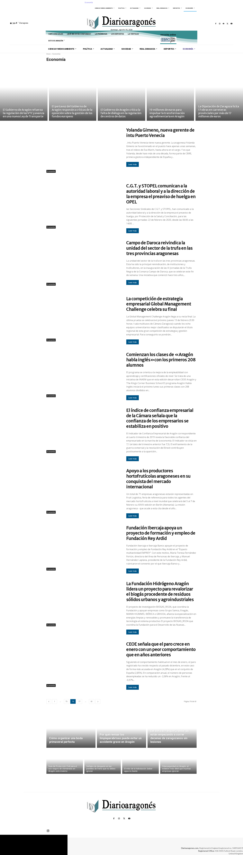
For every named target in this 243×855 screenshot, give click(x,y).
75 (67, 701)
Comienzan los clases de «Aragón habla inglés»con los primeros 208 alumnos (161, 360)
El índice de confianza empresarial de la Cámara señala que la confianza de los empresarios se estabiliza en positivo (159, 418)
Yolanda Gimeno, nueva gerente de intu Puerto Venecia (160, 132)
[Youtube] (231, 23)
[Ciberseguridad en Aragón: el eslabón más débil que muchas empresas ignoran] (178, 761)
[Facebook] (215, 23)
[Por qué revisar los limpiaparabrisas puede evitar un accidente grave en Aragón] (121, 731)
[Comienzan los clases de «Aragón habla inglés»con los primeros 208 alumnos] (84, 376)
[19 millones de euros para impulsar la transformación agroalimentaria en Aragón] (170, 93)
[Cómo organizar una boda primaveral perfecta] (70, 731)
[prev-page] (48, 701)
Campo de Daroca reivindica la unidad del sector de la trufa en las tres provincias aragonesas (159, 248)
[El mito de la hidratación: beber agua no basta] (140, 761)
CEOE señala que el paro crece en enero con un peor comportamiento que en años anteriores (161, 649)
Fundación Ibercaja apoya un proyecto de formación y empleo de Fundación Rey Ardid (160, 533)
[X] (227, 23)
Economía (51, 171)
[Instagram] (219, 23)
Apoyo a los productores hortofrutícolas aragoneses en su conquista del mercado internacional (158, 478)
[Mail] (223, 23)
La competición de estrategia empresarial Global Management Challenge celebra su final (158, 304)
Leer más (132, 164)
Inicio (48, 54)
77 (79, 701)
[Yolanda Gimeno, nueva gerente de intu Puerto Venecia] (84, 151)
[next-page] (97, 701)
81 (92, 701)
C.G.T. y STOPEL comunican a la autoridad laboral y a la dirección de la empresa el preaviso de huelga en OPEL (161, 193)
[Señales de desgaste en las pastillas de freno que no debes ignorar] (102, 761)
